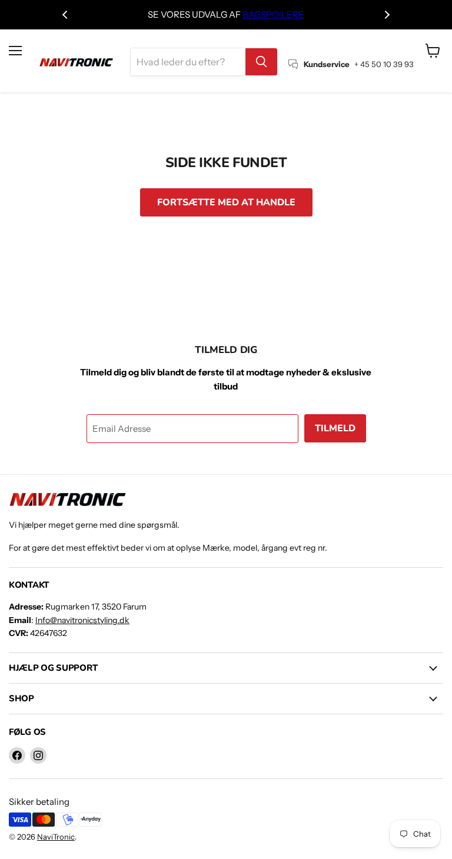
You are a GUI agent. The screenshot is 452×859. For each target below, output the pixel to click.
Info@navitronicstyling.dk (82, 620)
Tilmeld (335, 428)
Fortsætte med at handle (226, 202)
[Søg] (261, 61)
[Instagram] (38, 755)
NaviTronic (56, 836)
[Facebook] (17, 755)
